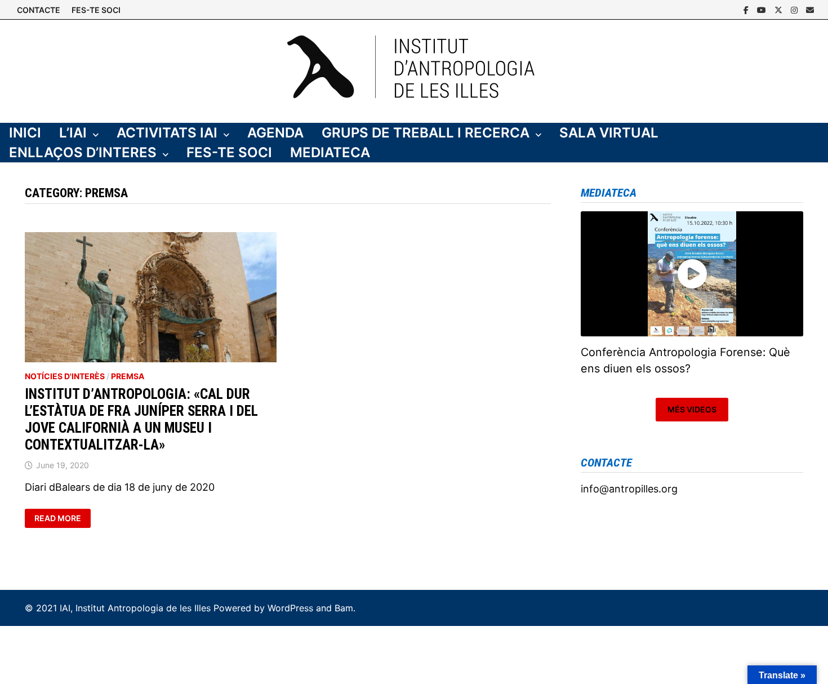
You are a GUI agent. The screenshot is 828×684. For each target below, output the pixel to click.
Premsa (127, 376)
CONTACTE (38, 10)
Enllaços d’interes (83, 152)
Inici (25, 133)
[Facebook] (747, 9)
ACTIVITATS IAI (167, 133)
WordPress (290, 608)
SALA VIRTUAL (608, 133)
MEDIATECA (330, 152)
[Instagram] (795, 9)
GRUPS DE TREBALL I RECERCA (425, 133)
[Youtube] (763, 9)
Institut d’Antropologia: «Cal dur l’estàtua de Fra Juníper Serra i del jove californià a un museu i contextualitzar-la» (141, 419)
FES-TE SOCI (96, 10)
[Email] (810, 9)
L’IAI (73, 133)
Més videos (691, 409)
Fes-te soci (229, 152)
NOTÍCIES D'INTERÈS (65, 376)
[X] (780, 9)
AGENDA (275, 133)
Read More (62, 518)
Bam (344, 608)
